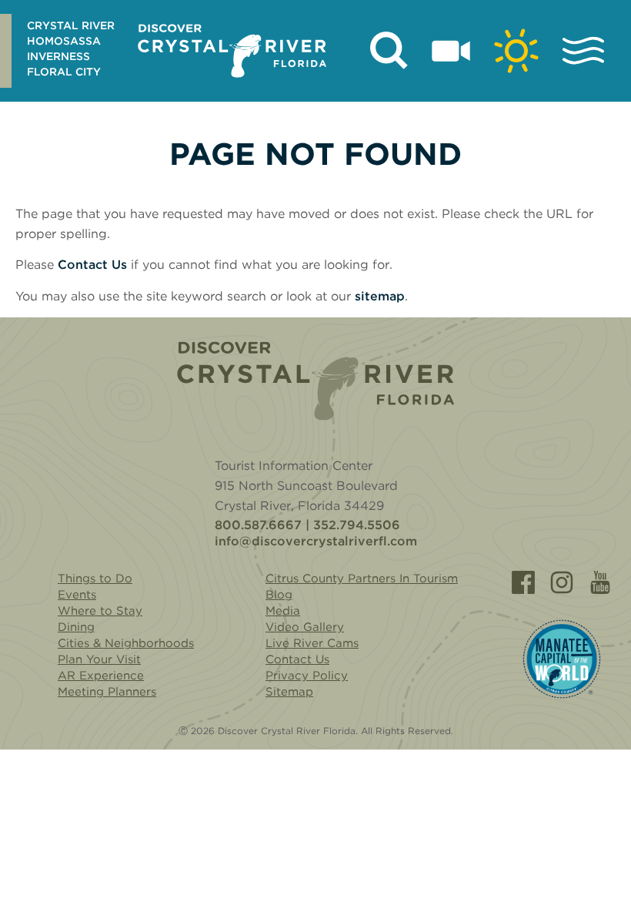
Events (77, 595)
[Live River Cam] (451, 51)
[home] (232, 51)
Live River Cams (312, 643)
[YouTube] (600, 582)
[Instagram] (562, 582)
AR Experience (101, 676)
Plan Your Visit (99, 659)
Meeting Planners (107, 692)
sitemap (380, 296)
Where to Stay (100, 611)
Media (282, 611)
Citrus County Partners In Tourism (361, 578)
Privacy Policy (306, 676)
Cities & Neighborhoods (126, 643)
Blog (278, 595)
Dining (76, 627)
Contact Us (92, 264)
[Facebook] (523, 582)
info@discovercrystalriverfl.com (316, 541)
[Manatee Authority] (561, 659)
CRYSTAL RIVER (71, 25)
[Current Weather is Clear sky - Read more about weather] (516, 51)
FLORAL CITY (64, 71)
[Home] (315, 380)
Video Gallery (304, 627)
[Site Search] (389, 51)
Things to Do (95, 578)
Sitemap (289, 692)
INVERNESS (58, 56)
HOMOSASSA (64, 41)
